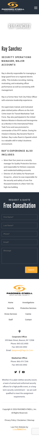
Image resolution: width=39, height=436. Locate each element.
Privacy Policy (10, 420)
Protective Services (28, 308)
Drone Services (10, 314)
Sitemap (30, 420)
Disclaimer (21, 420)
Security (10, 308)
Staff (11, 320)
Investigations (28, 302)
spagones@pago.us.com (22, 350)
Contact (28, 320)
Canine (28, 314)
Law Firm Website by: (19, 427)
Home (10, 302)
